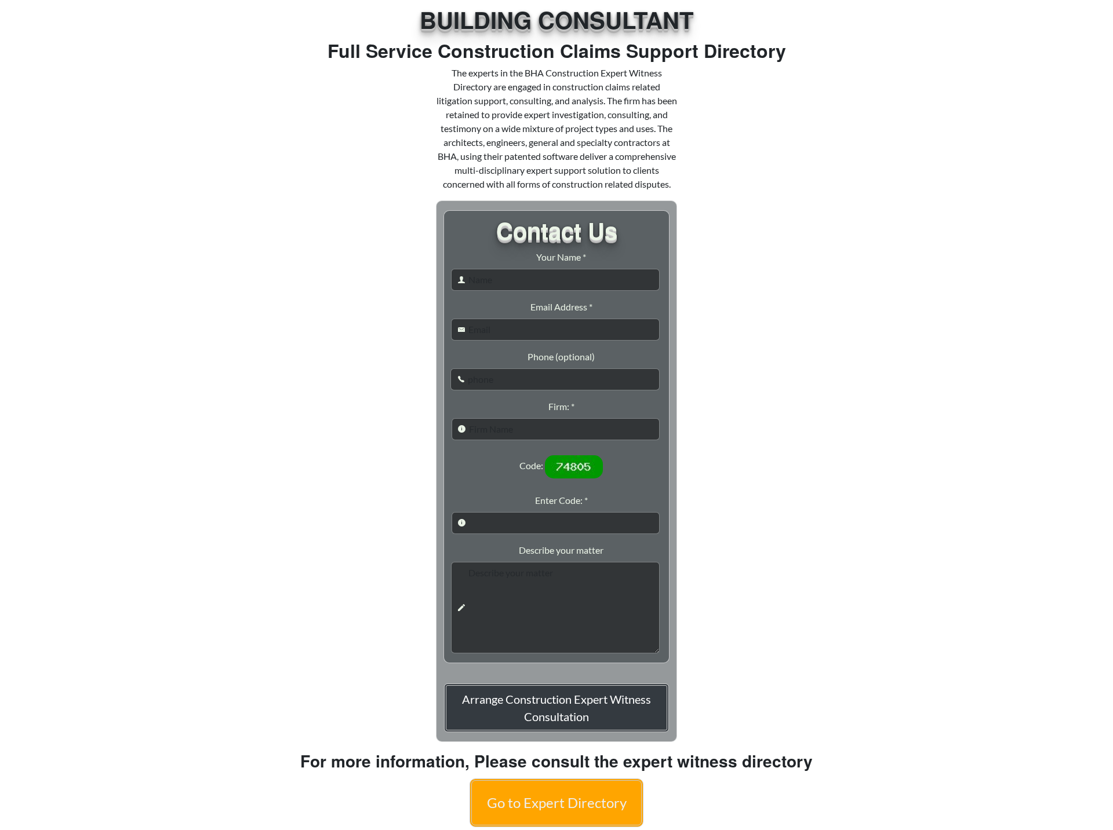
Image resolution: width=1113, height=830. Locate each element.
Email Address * (561, 306)
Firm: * (561, 406)
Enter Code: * (561, 500)
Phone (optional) (561, 356)
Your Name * (561, 256)
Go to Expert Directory (557, 802)
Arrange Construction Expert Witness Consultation (556, 707)
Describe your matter (561, 549)
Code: (531, 465)
